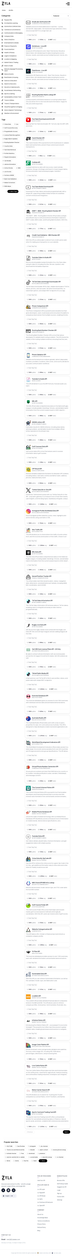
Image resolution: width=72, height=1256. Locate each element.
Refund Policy (41, 1227)
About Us (40, 1214)
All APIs (11, 10)
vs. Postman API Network (45, 1202)
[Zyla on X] (3, 1190)
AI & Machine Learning (11, 23)
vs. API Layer (41, 1189)
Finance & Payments (10, 46)
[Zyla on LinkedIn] (8, 1190)
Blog (38, 1230)
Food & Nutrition (9, 49)
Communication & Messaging (13, 33)
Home (4, 10)
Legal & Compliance (10, 56)
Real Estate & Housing (11, 77)
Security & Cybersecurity (12, 87)
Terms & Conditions (43, 1221)
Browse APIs (61, 1180)
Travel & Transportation (11, 103)
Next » (66, 1132)
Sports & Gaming (9, 94)
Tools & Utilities (9, 100)
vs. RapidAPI (41, 1192)
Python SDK (60, 1196)
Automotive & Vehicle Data (12, 26)
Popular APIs (8, 20)
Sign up (59, 1193)
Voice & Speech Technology (13, 110)
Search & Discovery (10, 84)
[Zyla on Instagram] (13, 1190)
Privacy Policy (41, 1224)
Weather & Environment (11, 113)
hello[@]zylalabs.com (13, 1239)
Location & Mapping (10, 59)
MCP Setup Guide (62, 1184)
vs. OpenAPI (41, 1205)
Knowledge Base (42, 1217)
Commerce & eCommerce (12, 30)
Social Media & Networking (12, 90)
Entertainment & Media (11, 43)
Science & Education (10, 80)
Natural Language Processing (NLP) (13, 70)
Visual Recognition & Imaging (13, 107)
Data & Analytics (9, 39)
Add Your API (41, 1180)
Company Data (9, 36)
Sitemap (59, 1200)
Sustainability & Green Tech (12, 97)
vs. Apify (39, 1199)
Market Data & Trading (11, 62)
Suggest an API (61, 1187)
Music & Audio (8, 66)
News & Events (9, 74)
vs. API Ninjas (41, 1196)
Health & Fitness (9, 52)
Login (58, 1190)
